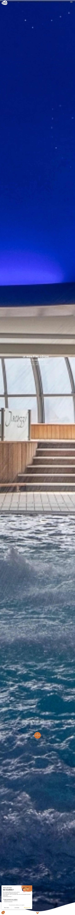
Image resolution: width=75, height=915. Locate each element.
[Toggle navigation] (71, 2)
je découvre (37, 735)
